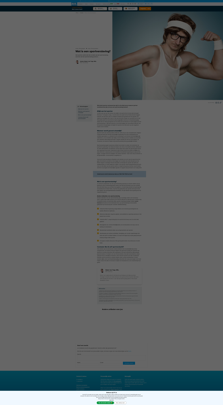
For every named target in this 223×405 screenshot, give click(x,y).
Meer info (111, 400)
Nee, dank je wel (120, 402)
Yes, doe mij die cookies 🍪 (105, 402)
